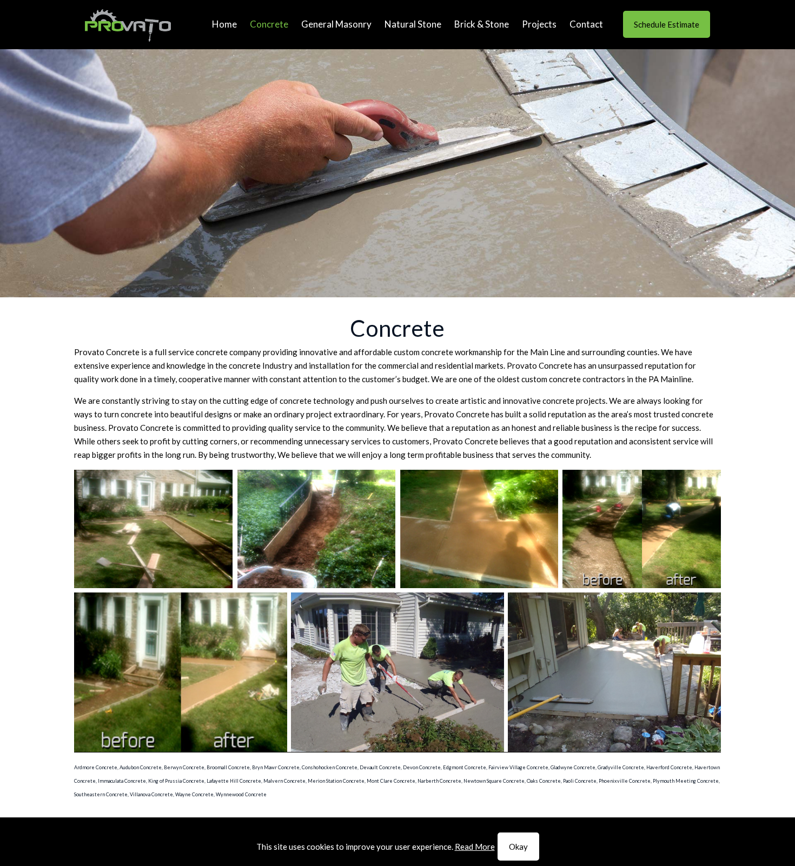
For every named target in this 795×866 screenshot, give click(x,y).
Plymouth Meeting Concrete (686, 781)
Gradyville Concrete (621, 767)
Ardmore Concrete (95, 767)
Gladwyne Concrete (573, 767)
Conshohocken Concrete (329, 767)
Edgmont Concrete (464, 767)
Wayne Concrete (194, 794)
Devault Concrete (380, 767)
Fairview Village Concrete (518, 767)
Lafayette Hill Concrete (234, 781)
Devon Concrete (422, 767)
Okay (518, 846)
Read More (475, 846)
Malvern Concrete (284, 781)
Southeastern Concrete (101, 794)
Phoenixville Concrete (625, 781)
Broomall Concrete (228, 767)
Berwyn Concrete (184, 767)
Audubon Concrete (141, 767)
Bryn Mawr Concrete (276, 767)
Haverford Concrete (669, 767)
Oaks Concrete (544, 781)
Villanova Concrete (151, 794)
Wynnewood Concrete (241, 794)
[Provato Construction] (128, 24)
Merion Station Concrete (336, 781)
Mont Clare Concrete (391, 781)
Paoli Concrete (580, 781)
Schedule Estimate (666, 24)
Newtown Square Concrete (494, 781)
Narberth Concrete (439, 781)
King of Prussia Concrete (176, 781)
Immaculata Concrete (122, 781)
